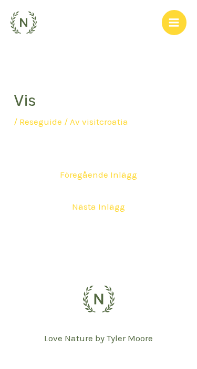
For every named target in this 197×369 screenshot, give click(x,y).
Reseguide (40, 121)
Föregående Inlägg (98, 174)
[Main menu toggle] (174, 22)
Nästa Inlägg (98, 206)
